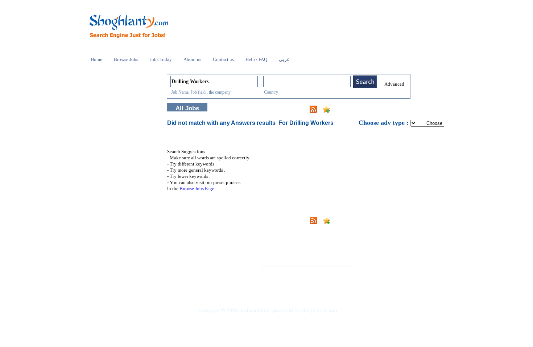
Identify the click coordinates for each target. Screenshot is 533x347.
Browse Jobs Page (196, 188)
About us (192, 59)
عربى (284, 59)
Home (96, 59)
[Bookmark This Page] (326, 111)
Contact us (223, 59)
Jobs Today (161, 59)
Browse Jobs (126, 59)
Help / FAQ (256, 59)
